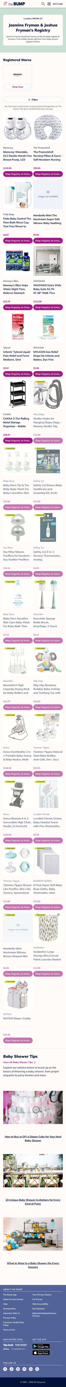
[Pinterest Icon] (24, 1369)
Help (5, 1304)
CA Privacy (37, 1299)
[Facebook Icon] (5, 1369)
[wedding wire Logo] (19, 1348)
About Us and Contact (13, 1299)
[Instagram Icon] (18, 1369)
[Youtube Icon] (31, 1369)
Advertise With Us (11, 1313)
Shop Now (17, 86)
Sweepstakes (9, 1308)
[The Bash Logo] (21, 1345)
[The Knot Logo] (8, 1345)
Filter (35, 99)
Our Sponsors (38, 1308)
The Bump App (9, 1294)
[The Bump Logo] (16, 3)
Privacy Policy (9, 1318)
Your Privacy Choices (41, 1294)
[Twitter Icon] (37, 1369)
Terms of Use (9, 1330)
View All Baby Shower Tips (18, 1062)
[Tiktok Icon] (11, 1369)
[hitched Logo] (6, 1348)
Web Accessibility (40, 1304)
